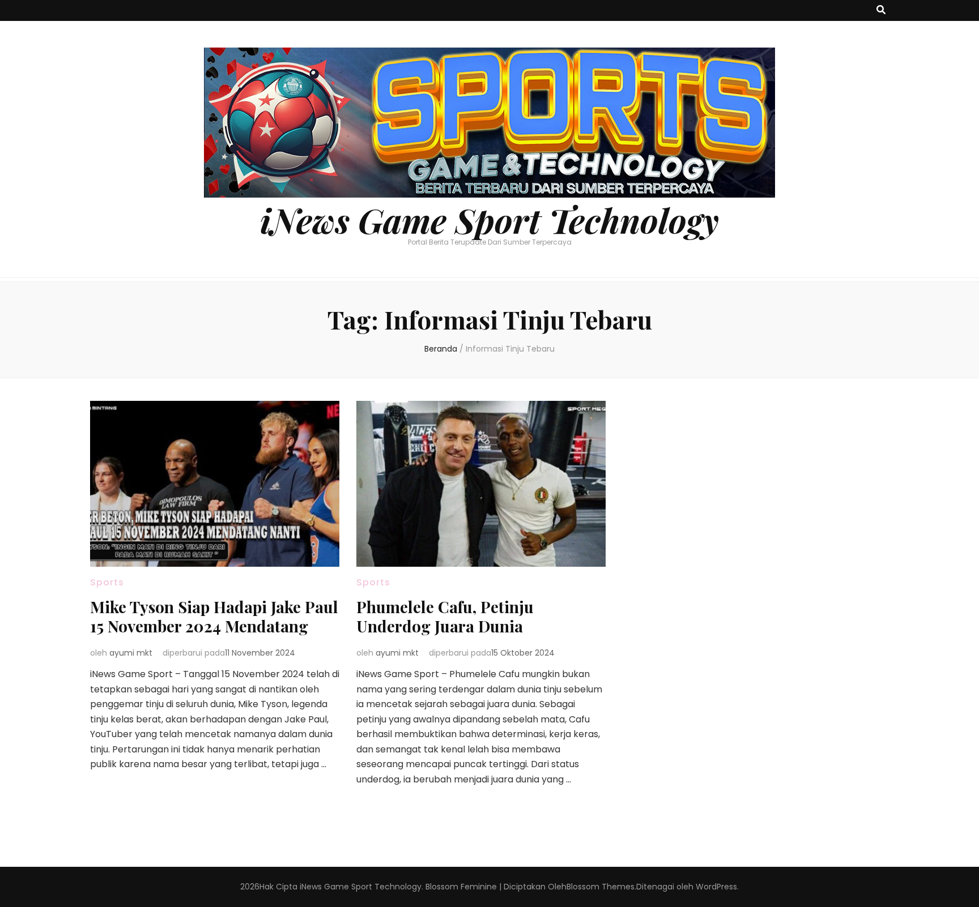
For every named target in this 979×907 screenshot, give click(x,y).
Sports (107, 582)
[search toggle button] (881, 10)
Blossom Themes (601, 886)
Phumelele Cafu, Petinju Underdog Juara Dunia (445, 616)
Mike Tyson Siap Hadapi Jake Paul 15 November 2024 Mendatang (214, 616)
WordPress (716, 886)
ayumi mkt (130, 652)
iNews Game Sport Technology (489, 219)
